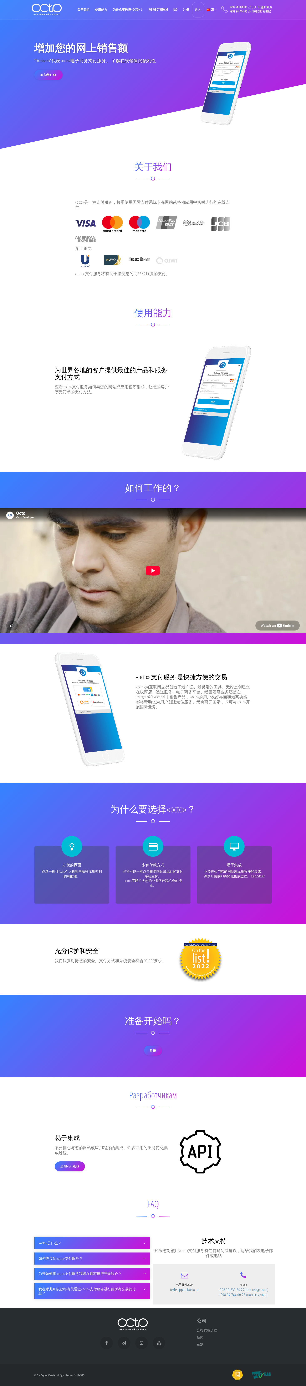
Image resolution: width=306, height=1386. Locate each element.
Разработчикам (158, 9)
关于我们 (83, 9)
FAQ (175, 9)
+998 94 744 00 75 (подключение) (250, 11)
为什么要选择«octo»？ (128, 9)
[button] (92, 1243)
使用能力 (101, 9)
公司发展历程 (207, 1330)
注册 (186, 9)
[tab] (92, 1243)
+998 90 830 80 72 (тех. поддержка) (251, 7)
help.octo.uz (258, 876)
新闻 (200, 1337)
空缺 (200, 1344)
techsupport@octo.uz (184, 1289)
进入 (198, 10)
